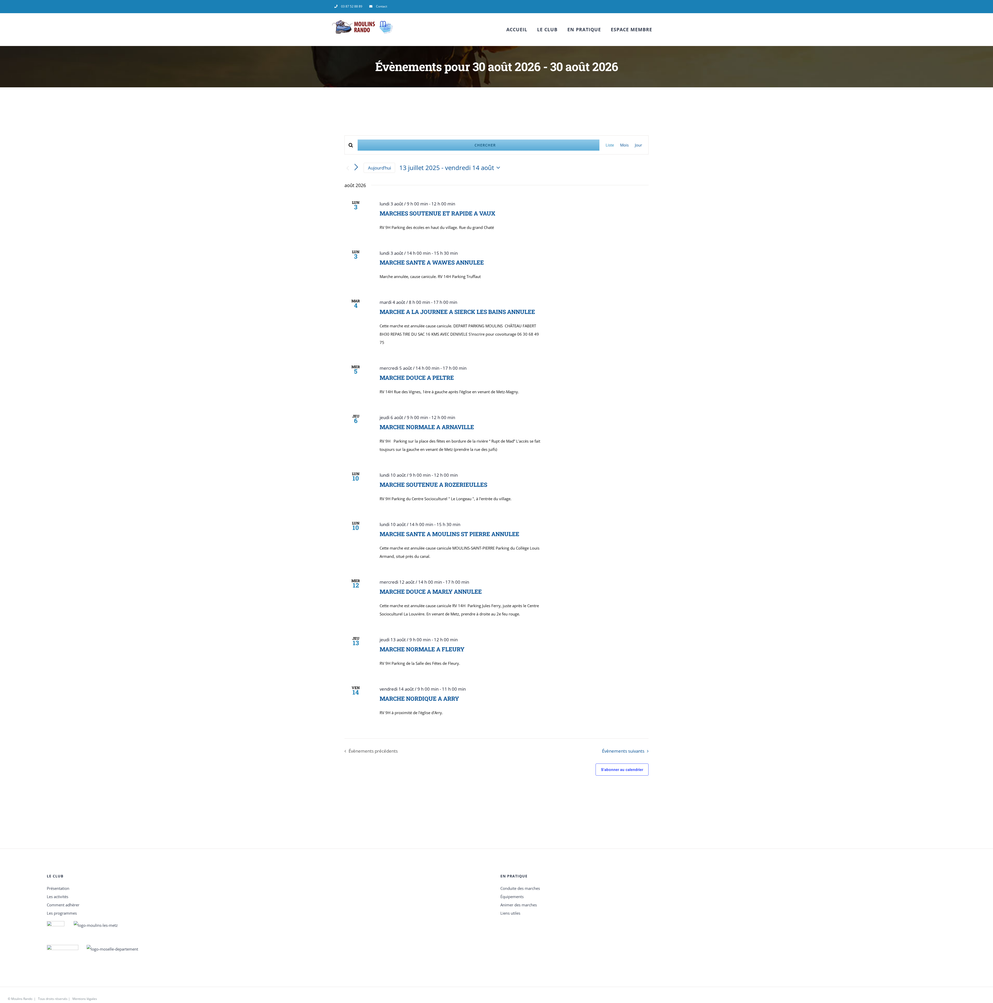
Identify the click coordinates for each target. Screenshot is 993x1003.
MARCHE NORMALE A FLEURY (422, 649)
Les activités (57, 896)
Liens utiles (510, 913)
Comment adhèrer (63, 904)
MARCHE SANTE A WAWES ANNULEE (432, 262)
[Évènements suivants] (356, 167)
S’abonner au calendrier (622, 769)
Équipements (512, 896)
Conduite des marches (520, 888)
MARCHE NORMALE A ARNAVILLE (427, 427)
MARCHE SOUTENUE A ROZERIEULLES (433, 484)
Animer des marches (518, 904)
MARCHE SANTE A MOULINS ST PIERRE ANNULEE (449, 534)
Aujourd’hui (379, 168)
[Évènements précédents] (347, 168)
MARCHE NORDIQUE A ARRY (419, 698)
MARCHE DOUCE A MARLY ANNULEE (431, 591)
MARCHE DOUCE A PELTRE (417, 377)
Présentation (58, 888)
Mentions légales (84, 999)
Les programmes (62, 913)
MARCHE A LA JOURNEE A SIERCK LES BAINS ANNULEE (457, 311)
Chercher (485, 145)
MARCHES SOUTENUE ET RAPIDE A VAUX (437, 213)
